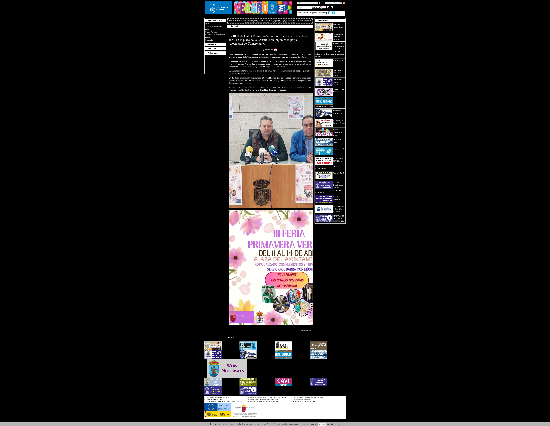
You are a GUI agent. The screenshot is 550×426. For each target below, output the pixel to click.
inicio (299, 13)
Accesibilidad (264, 399)
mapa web (314, 13)
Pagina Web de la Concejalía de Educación (338, 208)
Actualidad (254, 20)
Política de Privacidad (214, 399)
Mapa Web (274, 399)
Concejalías (209, 40)
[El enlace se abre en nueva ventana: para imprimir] (275, 50)
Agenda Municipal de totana (337, 132)
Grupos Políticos (211, 32)
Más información (333, 424)
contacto (305, 13)
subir (233, 337)
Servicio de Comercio (242, 20)
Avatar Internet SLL (274, 401)
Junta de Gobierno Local (213, 26)
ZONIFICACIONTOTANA (324, 107)
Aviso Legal (254, 399)
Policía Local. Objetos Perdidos (337, 82)
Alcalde (207, 24)
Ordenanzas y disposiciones (215, 34)
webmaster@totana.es (315, 397)
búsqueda (322, 13)
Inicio (231, 20)
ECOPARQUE (338, 60)
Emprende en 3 (338, 149)
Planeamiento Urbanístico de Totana (338, 72)
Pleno (207, 29)
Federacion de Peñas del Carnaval (338, 36)
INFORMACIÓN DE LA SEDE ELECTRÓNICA (338, 218)
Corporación (209, 37)
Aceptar (322, 424)
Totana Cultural (338, 173)
